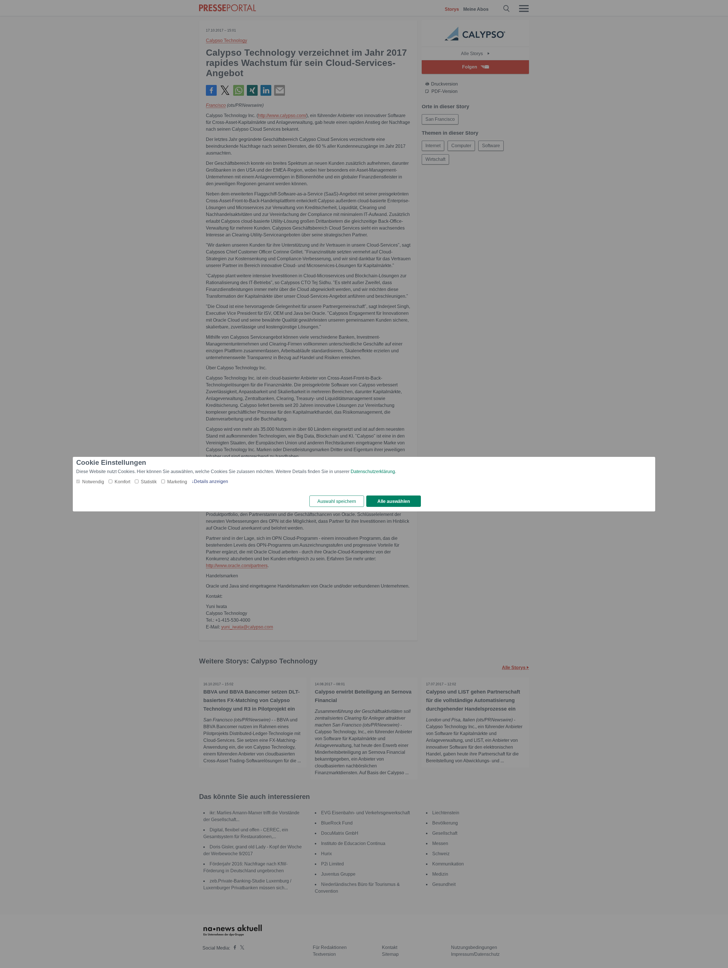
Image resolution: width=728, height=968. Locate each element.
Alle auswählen (393, 501)
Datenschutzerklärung (373, 471)
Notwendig (93, 481)
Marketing (177, 481)
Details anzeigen (211, 481)
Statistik (149, 481)
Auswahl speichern (336, 501)
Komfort (122, 481)
